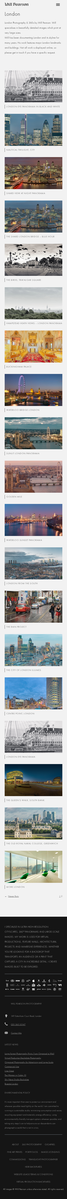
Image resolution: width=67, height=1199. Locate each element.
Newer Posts (12, 896)
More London (15, 887)
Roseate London (11, 1083)
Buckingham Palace (19, 366)
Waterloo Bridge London (22, 410)
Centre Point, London (20, 713)
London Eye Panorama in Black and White (33, 106)
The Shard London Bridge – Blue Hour (30, 236)
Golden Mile (14, 496)
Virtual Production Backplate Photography (23, 1058)
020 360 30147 (18, 1024)
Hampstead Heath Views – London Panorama (34, 323)
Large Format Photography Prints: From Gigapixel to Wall (29, 1053)
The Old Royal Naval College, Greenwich (32, 843)
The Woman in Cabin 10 (15, 1075)
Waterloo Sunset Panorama (24, 540)
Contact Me (16, 1033)
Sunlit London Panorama (22, 453)
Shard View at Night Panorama (25, 193)
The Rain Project (16, 626)
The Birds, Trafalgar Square (23, 280)
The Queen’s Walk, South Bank (25, 800)
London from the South (22, 583)
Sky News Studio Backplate (17, 1079)
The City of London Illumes (23, 670)
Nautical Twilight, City (20, 149)
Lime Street (9, 1070)
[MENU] (57, 5)
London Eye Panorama (20, 756)
